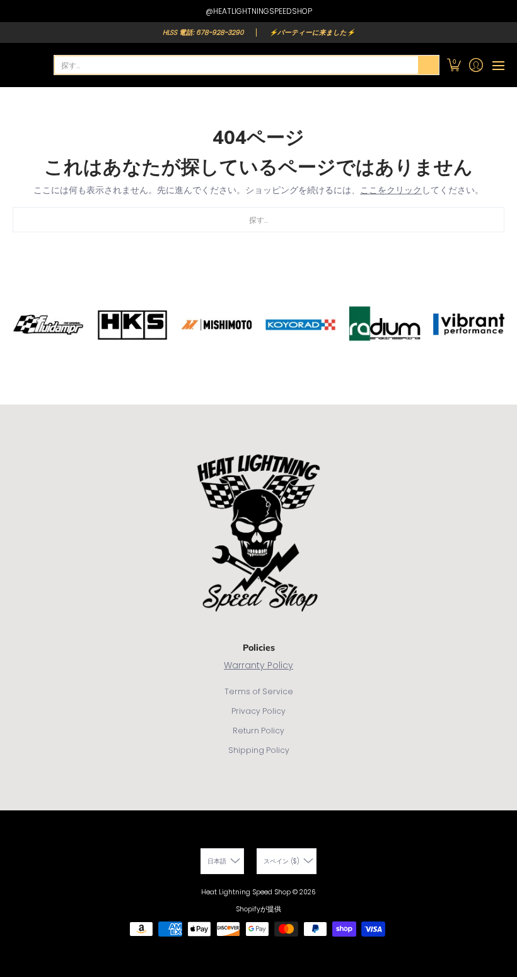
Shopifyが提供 (258, 909)
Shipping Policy (258, 750)
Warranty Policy (258, 665)
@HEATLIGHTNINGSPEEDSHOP (259, 11)
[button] (454, 65)
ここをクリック (391, 190)
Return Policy (258, 730)
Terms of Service (258, 691)
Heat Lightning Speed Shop (246, 892)
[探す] (429, 65)
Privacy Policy (258, 711)
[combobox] (236, 65)
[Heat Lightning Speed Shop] (25, 65)
